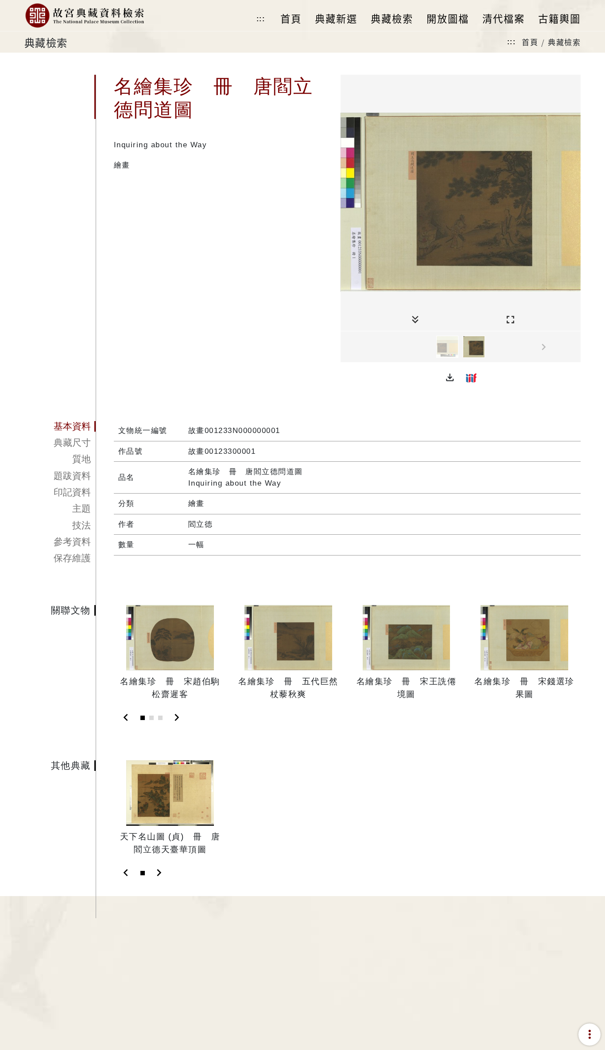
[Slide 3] (160, 718)
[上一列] (347, 347)
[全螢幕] (510, 320)
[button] (450, 377)
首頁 (530, 41)
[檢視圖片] (447, 347)
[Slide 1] (142, 718)
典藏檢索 (564, 41)
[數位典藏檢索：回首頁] (84, 15)
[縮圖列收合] (415, 320)
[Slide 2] (151, 718)
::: (260, 19)
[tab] (60, 426)
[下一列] (574, 347)
